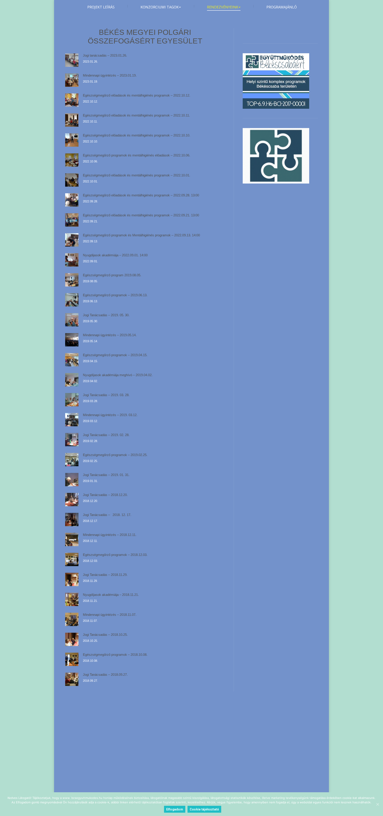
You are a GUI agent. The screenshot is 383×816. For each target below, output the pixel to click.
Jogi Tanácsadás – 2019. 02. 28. (106, 435)
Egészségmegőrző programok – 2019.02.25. (115, 455)
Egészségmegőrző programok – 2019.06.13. (115, 295)
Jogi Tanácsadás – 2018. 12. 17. (107, 515)
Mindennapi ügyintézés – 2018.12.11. (109, 535)
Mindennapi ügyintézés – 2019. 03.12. (110, 415)
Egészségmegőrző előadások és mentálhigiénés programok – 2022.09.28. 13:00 (141, 195)
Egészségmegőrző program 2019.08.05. (112, 275)
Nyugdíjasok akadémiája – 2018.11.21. (111, 595)
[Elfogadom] (377, 804)
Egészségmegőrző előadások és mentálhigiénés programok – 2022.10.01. (136, 175)
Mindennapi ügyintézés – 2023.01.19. (110, 75)
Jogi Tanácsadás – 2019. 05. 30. (106, 315)
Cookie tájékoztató (204, 809)
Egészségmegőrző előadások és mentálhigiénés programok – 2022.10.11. (136, 115)
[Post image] (71, 60)
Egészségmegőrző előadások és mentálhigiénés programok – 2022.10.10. (136, 135)
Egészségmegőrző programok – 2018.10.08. (115, 654)
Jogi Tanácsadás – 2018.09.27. (105, 674)
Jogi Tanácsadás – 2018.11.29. (105, 575)
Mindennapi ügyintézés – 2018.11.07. (109, 614)
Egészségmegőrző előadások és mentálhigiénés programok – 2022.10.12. (136, 95)
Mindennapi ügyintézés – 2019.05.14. (110, 335)
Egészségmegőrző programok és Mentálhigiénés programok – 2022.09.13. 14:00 (141, 235)
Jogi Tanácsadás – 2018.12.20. (105, 495)
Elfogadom (174, 809)
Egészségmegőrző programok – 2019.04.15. (115, 355)
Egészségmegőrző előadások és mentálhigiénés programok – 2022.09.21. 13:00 (141, 215)
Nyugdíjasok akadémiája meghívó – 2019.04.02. (117, 375)
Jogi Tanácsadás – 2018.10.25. (105, 634)
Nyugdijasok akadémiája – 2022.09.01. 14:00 (115, 255)
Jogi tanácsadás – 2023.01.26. (105, 55)
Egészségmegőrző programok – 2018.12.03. (115, 555)
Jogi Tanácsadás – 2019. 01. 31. (106, 475)
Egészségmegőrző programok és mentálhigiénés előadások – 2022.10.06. (136, 155)
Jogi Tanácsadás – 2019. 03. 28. (106, 395)
